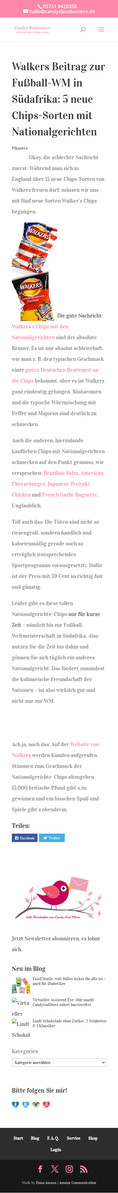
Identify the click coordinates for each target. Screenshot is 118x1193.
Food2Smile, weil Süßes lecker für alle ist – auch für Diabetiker (69, 981)
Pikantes (20, 148)
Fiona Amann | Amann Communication (66, 1182)
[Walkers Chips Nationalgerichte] (34, 315)
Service (73, 1138)
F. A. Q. (53, 1138)
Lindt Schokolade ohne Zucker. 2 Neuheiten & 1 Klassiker (69, 1023)
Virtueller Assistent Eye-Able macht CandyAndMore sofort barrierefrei (63, 1002)
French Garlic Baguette (69, 494)
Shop (93, 1138)
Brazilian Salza (61, 473)
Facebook (27, 838)
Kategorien (25, 1051)
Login (56, 1149)
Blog (35, 1138)
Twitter (54, 838)
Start (18, 1138)
